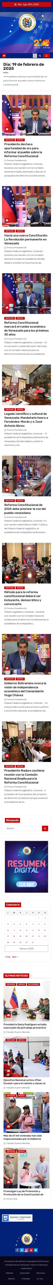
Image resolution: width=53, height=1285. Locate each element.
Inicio (5, 72)
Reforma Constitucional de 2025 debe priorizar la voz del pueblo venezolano (25, 509)
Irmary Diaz (12, 1199)
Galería (11, 1278)
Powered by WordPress (15, 1261)
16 (45, 930)
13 (26, 930)
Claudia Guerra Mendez (18, 1032)
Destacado (10, 140)
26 (20, 942)
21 (33, 936)
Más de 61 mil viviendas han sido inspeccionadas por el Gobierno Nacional (23, 1139)
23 (45, 936)
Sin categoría (33, 984)
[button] (40, 55)
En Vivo (40, 1278)
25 (14, 942)
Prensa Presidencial (16, 160)
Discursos (41, 1273)
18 (14, 936)
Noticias (20, 140)
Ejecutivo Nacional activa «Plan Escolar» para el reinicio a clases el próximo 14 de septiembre (24, 1083)
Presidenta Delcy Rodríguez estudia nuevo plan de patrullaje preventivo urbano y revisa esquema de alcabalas (26, 1028)
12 (20, 930)
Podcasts (26, 1278)
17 (8, 936)
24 (8, 942)
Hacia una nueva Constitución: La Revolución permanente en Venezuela (26, 239)
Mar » (15, 956)
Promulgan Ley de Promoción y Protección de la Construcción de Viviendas (23, 1194)
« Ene (7, 956)
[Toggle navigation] (35, 55)
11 (14, 930)
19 (20, 936)
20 (27, 936)
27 (26, 942)
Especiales (25, 1273)
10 (8, 930)
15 (39, 930)
